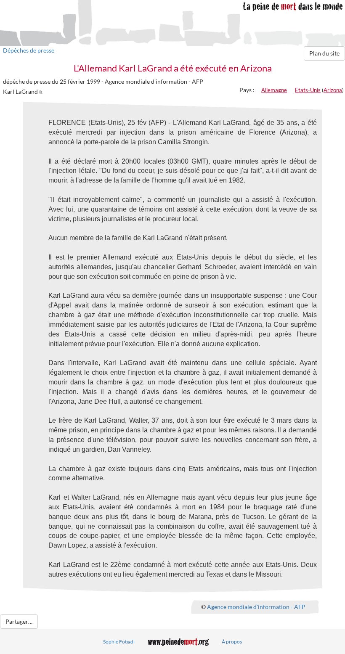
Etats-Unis (308, 90)
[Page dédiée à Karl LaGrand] (42, 91)
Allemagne (274, 90)
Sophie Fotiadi (119, 641)
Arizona (333, 90)
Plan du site (324, 53)
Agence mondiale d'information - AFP (256, 606)
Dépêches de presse (28, 50)
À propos (232, 641)
